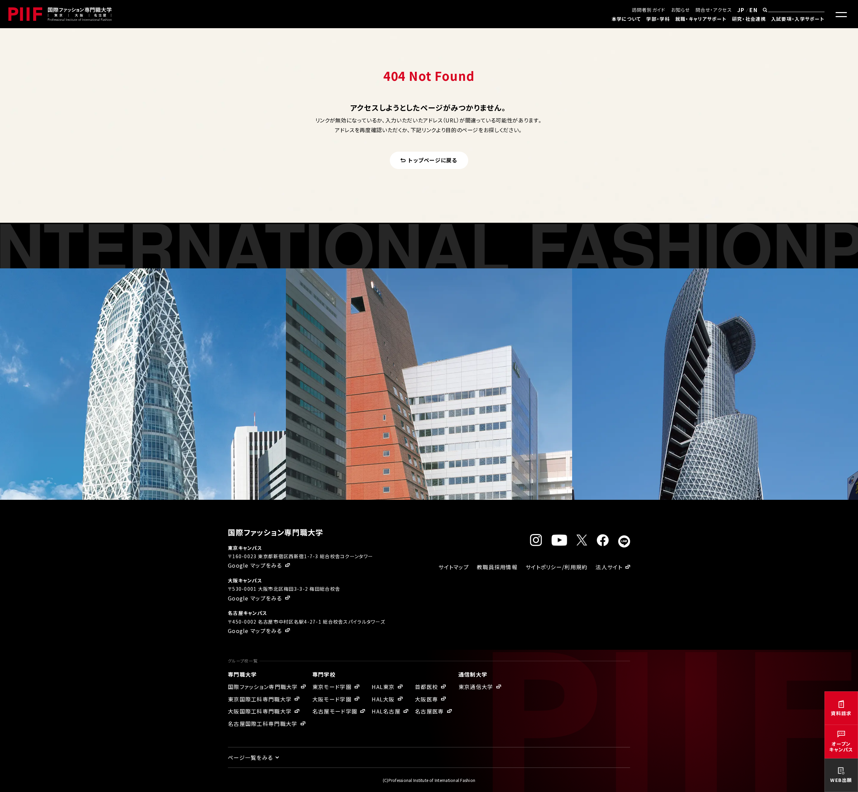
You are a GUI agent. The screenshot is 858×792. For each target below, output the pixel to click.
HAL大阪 (383, 699)
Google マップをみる (255, 565)
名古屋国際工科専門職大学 (262, 724)
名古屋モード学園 (334, 711)
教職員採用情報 (497, 567)
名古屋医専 (429, 711)
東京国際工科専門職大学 (260, 699)
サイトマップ (453, 567)
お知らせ (680, 9)
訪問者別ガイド (649, 9)
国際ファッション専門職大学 (263, 687)
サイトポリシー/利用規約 (557, 567)
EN (753, 10)
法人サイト (609, 567)
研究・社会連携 (749, 18)
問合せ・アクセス (713, 9)
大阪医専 (426, 699)
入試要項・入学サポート (797, 18)
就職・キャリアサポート (701, 18)
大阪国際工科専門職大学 (260, 711)
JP (741, 10)
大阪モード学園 (332, 699)
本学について (626, 18)
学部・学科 (658, 18)
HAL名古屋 (386, 711)
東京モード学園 (332, 687)
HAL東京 (383, 687)
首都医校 (426, 687)
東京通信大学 (475, 687)
